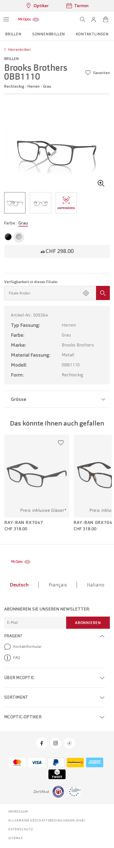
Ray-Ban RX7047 (23, 522)
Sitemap (15, 838)
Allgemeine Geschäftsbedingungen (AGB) (47, 820)
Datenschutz (20, 829)
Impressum (18, 811)
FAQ (16, 657)
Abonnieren (88, 622)
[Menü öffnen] (6, 19)
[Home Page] (28, 19)
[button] (93, 19)
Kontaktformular (27, 646)
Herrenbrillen (19, 49)
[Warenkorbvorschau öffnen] (106, 19)
